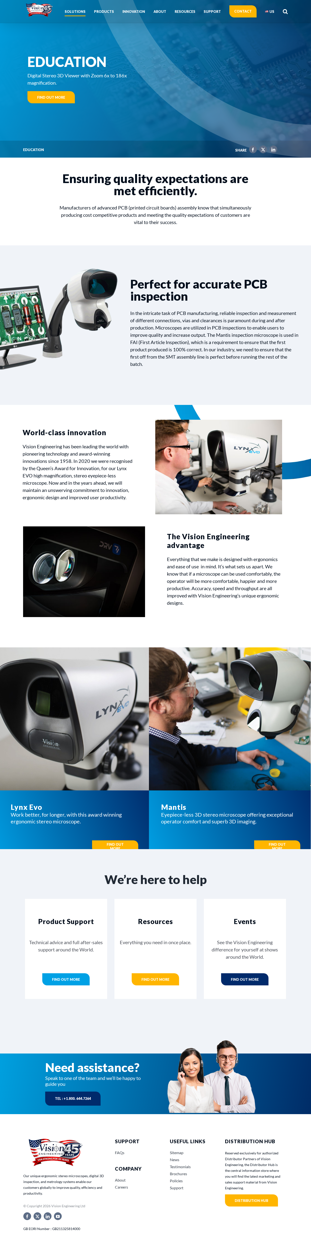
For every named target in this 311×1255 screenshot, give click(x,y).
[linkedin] (48, 1216)
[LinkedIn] (272, 150)
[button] (285, 11)
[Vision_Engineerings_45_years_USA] (55, 1139)
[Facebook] (252, 150)
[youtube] (58, 1216)
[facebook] (27, 1216)
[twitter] (37, 1216)
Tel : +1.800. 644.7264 (73, 1098)
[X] (262, 150)
